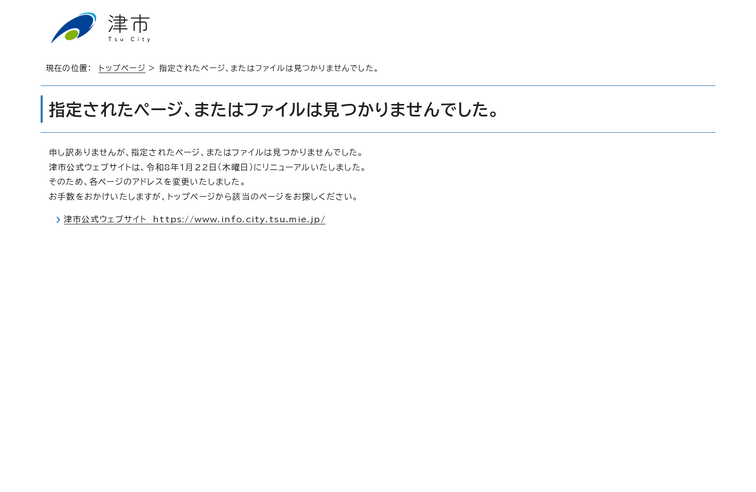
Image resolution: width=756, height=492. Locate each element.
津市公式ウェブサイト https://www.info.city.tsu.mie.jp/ (195, 219)
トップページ (122, 68)
